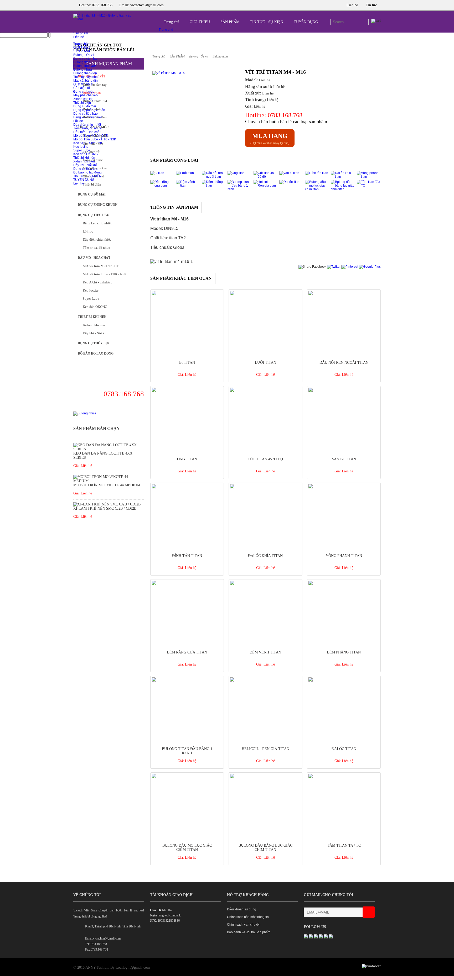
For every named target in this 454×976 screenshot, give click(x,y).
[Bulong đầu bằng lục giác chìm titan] (342, 189)
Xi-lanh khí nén (94, 325)
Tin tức (371, 5)
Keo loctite (91, 290)
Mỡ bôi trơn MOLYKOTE (101, 266)
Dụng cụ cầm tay (85, 58)
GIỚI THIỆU (200, 22)
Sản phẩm (80, 33)
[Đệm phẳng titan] (213, 185)
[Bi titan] (157, 173)
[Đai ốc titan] (289, 182)
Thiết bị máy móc (85, 77)
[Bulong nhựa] (84, 413)
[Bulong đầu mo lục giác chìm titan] (317, 189)
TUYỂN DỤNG (306, 22)
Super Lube (91, 298)
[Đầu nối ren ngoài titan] (213, 176)
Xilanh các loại (93, 176)
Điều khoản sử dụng (241, 909)
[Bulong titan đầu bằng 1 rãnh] (239, 189)
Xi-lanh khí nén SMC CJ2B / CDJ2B (104, 508)
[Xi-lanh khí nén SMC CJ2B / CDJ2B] (107, 504)
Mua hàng (269, 136)
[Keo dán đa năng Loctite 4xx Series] (108, 449)
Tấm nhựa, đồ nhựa (87, 128)
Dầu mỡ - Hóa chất (86, 132)
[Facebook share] (312, 266)
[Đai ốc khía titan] (342, 176)
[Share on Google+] (370, 266)
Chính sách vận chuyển (244, 924)
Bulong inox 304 (85, 66)
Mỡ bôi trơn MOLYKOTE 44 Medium (106, 485)
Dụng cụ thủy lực (94, 343)
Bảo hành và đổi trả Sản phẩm (248, 932)
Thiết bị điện (92, 184)
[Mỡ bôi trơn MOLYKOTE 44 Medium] (108, 481)
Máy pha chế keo (95, 168)
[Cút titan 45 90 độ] (265, 176)
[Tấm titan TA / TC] (368, 185)
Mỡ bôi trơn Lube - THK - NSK (94, 139)
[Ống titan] (236, 173)
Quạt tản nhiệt (93, 144)
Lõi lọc (78, 121)
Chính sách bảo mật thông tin (248, 917)
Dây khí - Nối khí (95, 333)
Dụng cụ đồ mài (92, 194)
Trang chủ (171, 22)
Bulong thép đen (85, 73)
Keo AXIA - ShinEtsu (97, 282)
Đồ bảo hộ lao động (87, 172)
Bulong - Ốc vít (83, 55)
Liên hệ (352, 5)
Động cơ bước (93, 160)
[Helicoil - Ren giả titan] (265, 185)
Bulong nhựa (82, 69)
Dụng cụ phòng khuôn (97, 205)
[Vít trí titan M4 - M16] (186, 73)
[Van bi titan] (289, 173)
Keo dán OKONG (95, 307)
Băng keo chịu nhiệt (97, 223)
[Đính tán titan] (316, 173)
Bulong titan (81, 62)
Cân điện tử (91, 152)
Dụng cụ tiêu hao (85, 113)
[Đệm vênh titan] (188, 185)
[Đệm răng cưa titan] (162, 185)
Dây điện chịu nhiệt (87, 124)
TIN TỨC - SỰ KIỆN (266, 22)
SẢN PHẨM (229, 22)
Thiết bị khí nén (92, 317)
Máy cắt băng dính (86, 80)
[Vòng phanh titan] (368, 176)
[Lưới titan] (185, 173)
